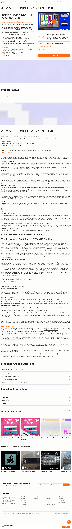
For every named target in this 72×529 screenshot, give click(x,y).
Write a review (4, 97)
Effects (27, 52)
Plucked (8, 53)
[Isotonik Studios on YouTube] (12, 503)
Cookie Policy (61, 500)
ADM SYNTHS (36, 353)
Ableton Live (9, 49)
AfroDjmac (6, 52)
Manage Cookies (62, 502)
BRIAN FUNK (16, 356)
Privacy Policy (61, 498)
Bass (18, 52)
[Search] (66, 2)
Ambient (10, 52)
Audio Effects (14, 52)
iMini (2, 209)
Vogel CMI (3, 211)
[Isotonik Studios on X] (5, 503)
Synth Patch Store (24, 494)
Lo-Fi (53, 43)
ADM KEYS (60, 353)
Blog (47, 500)
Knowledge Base (50, 496)
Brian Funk (27, 21)
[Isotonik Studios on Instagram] (7, 503)
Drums (25, 52)
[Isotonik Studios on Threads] (9, 503)
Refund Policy (61, 496)
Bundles (8, 50)
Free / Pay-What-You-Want (26, 506)
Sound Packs (12, 50)
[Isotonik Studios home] (4, 2)
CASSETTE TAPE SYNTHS (26, 353)
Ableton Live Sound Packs (17, 49)
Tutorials (48, 498)
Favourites (36, 498)
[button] (44, 46)
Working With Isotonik (51, 504)
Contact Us (49, 494)
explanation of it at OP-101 (19, 293)
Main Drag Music (34, 187)
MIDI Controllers (24, 500)
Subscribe (66, 484)
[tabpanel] (54, 39)
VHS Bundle (14, 53)
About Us (48, 502)
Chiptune (21, 52)
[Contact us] (68, 2)
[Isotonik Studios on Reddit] (14, 503)
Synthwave (57, 43)
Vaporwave (62, 43)
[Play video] (54, 21)
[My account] (71, 2)
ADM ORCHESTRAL (52, 353)
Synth (11, 53)
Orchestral (4, 53)
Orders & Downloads (38, 496)
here (26, 223)
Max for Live (23, 496)
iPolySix (3, 208)
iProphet (3, 207)
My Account (36, 494)
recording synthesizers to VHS (51, 329)
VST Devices (23, 504)
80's (48, 43)
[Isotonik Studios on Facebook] (3, 503)
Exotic (30, 52)
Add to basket (54, 55)
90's (50, 43)
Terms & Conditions (62, 494)
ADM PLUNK (44, 353)
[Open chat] (69, 522)
